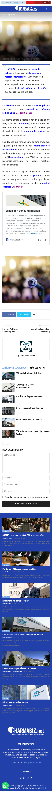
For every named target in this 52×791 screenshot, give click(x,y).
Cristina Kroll (6, 603)
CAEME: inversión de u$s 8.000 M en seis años (23, 535)
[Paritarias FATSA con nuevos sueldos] (26, 558)
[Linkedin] (24, 777)
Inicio (3, 15)
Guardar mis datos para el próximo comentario (27, 497)
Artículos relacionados (15, 367)
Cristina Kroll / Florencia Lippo (12, 671)
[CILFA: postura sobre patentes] (26, 692)
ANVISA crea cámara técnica (29, 419)
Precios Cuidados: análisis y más (10, 330)
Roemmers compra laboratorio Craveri (19, 668)
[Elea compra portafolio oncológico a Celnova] (26, 624)
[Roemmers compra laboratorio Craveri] (26, 658)
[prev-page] (3, 443)
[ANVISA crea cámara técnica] (8, 422)
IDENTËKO (42, 788)
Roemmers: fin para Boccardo (15, 600)
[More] (34, 314)
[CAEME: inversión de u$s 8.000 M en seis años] (26, 525)
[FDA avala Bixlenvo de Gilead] (8, 376)
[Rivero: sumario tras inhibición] (8, 411)
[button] (4, 9)
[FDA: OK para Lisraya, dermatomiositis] (8, 387)
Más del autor (37, 367)
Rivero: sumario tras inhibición (29, 408)
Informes (6, 664)
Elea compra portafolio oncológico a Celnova (22, 634)
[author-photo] (26, 352)
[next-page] (7, 443)
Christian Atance (7, 538)
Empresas (6, 531)
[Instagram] (21, 777)
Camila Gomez (7, 572)
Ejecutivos (6, 597)
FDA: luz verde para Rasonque (29, 396)
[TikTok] (28, 777)
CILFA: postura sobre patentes (16, 702)
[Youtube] (31, 777)
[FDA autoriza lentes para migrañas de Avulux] (8, 434)
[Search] (46, 9)
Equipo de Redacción (26, 355)
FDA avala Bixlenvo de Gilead (29, 373)
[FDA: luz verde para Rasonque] (8, 399)
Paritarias (6, 565)
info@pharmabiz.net (32, 762)
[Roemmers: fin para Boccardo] (26, 590)
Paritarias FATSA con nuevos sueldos (19, 569)
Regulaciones (11, 15)
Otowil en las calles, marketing (40, 330)
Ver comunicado (24, 113)
